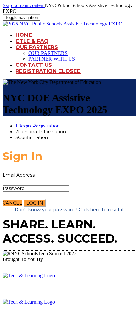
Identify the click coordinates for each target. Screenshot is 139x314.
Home (24, 35)
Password (14, 188)
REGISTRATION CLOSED (48, 71)
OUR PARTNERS (37, 47)
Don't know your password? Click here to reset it (69, 210)
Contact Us (34, 65)
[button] (12, 203)
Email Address (19, 175)
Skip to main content (24, 5)
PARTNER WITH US (51, 59)
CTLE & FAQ (32, 41)
